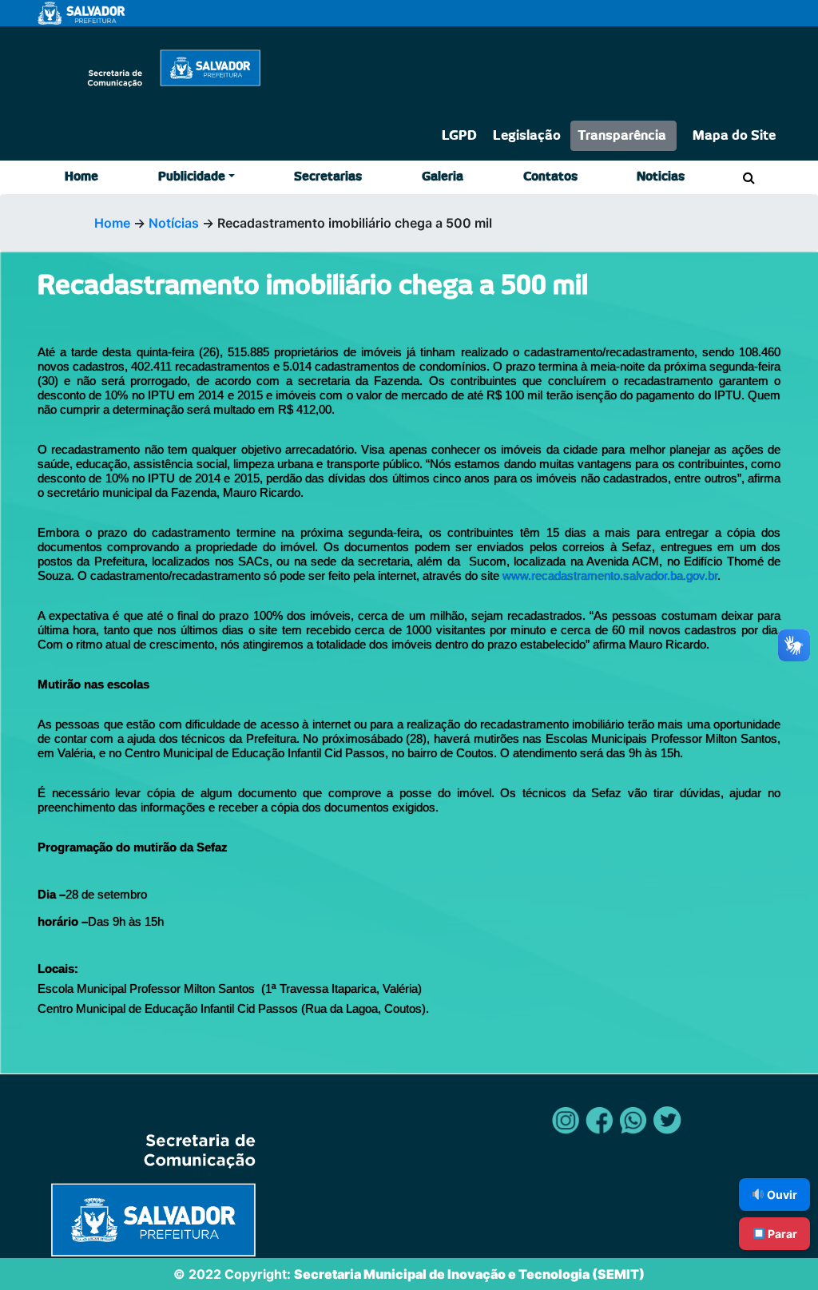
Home (81, 177)
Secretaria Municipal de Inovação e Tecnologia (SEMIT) (469, 1274)
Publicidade (191, 177)
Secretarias (328, 177)
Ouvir (780, 1194)
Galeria (442, 177)
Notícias (174, 223)
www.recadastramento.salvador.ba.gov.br (609, 575)
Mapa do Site (734, 135)
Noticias (661, 177)
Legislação (527, 135)
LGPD (459, 135)
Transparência (622, 135)
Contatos (550, 177)
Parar (781, 1233)
